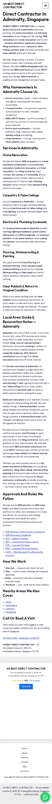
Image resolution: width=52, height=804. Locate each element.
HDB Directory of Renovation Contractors (25, 532)
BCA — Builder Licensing (17, 538)
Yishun (9, 602)
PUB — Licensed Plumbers (18, 545)
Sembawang (11, 605)
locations (24, 771)
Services (24, 757)
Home (24, 748)
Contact (24, 762)
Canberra (10, 609)
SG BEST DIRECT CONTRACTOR (13, 5)
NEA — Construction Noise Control (22, 542)
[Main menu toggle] (46, 6)
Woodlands (11, 612)
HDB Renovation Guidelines (18, 535)
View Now (26, 686)
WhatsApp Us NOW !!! (29, 638)
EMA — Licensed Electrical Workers (22, 548)
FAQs (24, 766)
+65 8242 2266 (10, 638)
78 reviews (34, 680)
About (24, 753)
